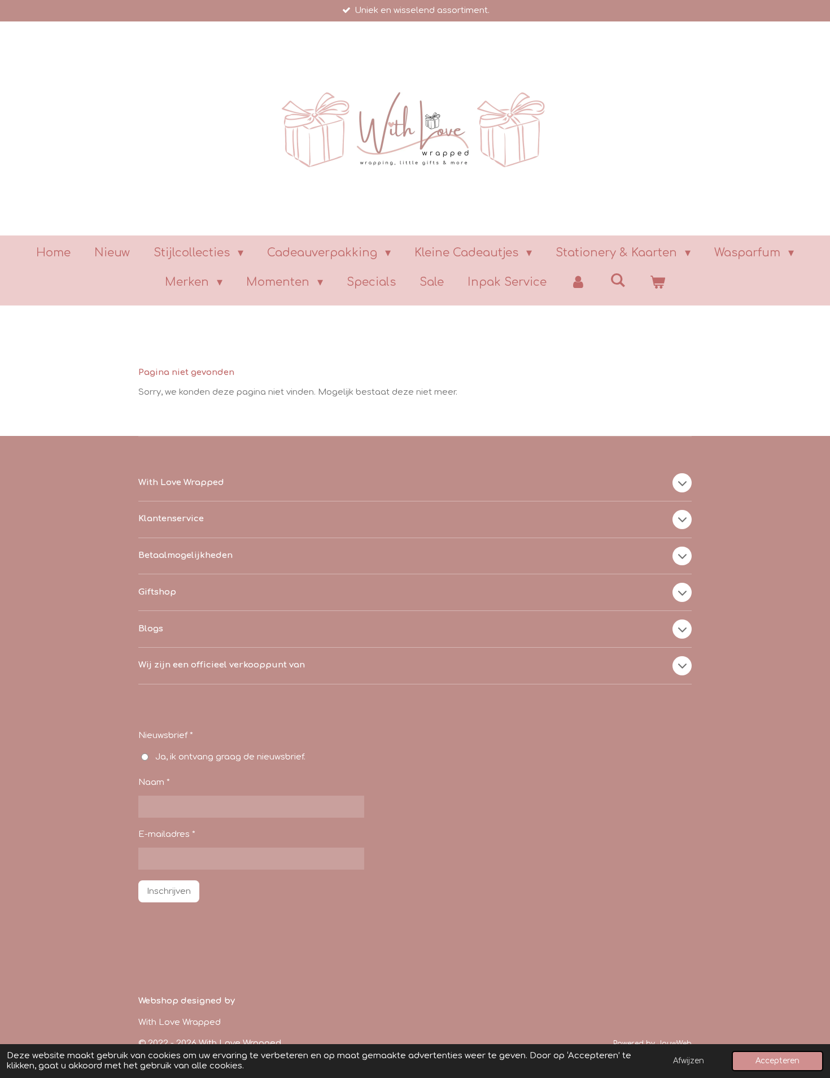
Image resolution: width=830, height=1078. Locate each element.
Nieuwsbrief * (165, 735)
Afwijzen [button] (688, 1061)
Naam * (154, 782)
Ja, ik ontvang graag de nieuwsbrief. (230, 757)
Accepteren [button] (777, 1061)
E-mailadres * (166, 834)
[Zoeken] (618, 280)
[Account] (578, 282)
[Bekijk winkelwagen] (657, 282)
